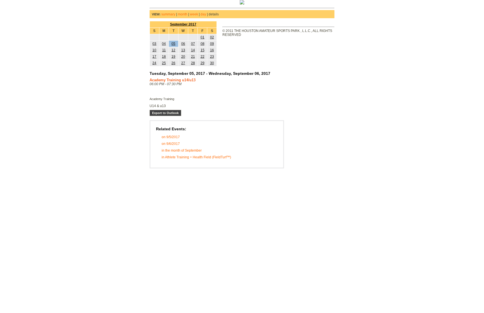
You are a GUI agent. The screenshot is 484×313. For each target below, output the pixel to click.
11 (164, 50)
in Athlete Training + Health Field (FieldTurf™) (196, 157)
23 (212, 57)
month (182, 14)
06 (183, 44)
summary (168, 14)
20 (183, 57)
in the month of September (182, 150)
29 (202, 63)
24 (154, 63)
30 (212, 63)
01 (202, 37)
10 (154, 50)
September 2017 (183, 24)
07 (193, 44)
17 (154, 57)
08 (202, 44)
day (203, 14)
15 (202, 50)
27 (183, 63)
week (194, 14)
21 (193, 57)
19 (173, 57)
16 (212, 50)
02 (212, 37)
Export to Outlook (165, 113)
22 (202, 57)
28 (193, 63)
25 (164, 63)
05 (173, 44)
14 (193, 50)
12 (173, 50)
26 (173, 63)
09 (212, 44)
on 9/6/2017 (171, 144)
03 (154, 44)
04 (164, 44)
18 (164, 57)
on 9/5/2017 (171, 137)
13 (183, 50)
